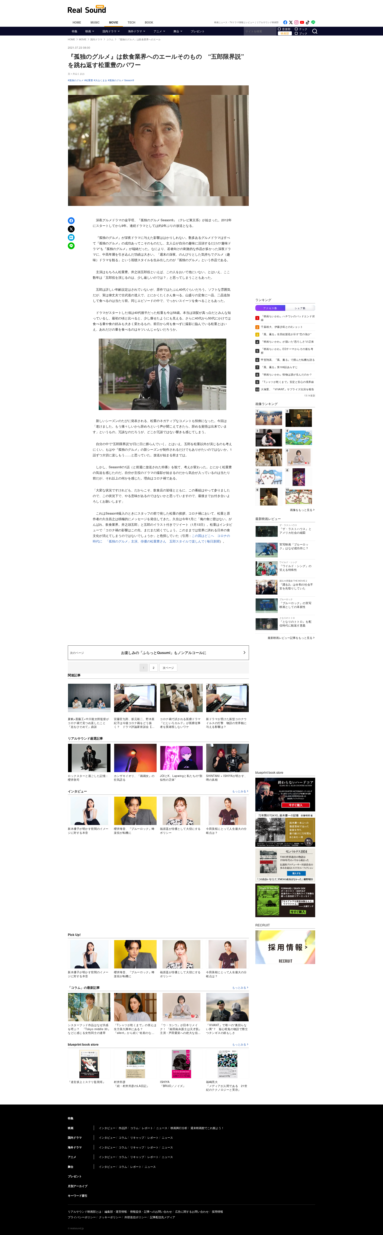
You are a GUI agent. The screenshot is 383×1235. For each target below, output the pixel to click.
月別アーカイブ (77, 1186)
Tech (131, 22)
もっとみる (239, 791)
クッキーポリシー (110, 1217)
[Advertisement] (218, 9)
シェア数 (300, 308)
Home (77, 22)
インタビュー (107, 1128)
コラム (134, 1128)
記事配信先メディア (162, 1217)
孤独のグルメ (76, 80)
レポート (147, 1128)
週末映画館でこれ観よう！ (207, 1128)
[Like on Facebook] (285, 22)
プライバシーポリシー (82, 1217)
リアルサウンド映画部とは (84, 1211)
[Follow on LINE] (313, 22)
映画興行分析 (179, 1128)
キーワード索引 (77, 1195)
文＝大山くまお (76, 73)
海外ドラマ (135, 31)
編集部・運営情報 (116, 1211)
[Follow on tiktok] (308, 22)
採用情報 (217, 1211)
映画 (88, 31)
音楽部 (286, 29)
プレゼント (198, 31)
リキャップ (137, 1137)
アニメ (158, 31)
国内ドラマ (109, 31)
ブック (303, 33)
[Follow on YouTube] (302, 22)
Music (95, 22)
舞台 (176, 31)
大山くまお (101, 80)
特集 (74, 31)
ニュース (161, 1128)
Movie (113, 22)
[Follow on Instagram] (296, 22)
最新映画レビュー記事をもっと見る (290, 638)
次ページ (168, 668)
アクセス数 (270, 308)
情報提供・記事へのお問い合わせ (151, 1211)
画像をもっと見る (301, 510)
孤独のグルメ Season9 (121, 80)
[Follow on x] (291, 22)
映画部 (285, 33)
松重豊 (89, 80)
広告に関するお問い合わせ (192, 1211)
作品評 (123, 1128)
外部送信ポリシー (135, 1217)
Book (149, 22)
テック (303, 29)
